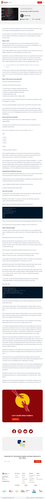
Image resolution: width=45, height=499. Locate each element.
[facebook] (14, 431)
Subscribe (37, 461)
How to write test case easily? (10, 117)
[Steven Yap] (22, 15)
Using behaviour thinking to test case (12, 171)
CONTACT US (15, 419)
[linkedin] (20, 431)
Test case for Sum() (7, 191)
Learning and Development (26, 8)
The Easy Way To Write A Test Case (29, 11)
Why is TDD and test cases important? (12, 79)
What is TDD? (5, 41)
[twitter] (31, 431)
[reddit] (25, 431)
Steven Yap (27, 15)
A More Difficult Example (8, 228)
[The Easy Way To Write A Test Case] (9, 14)
